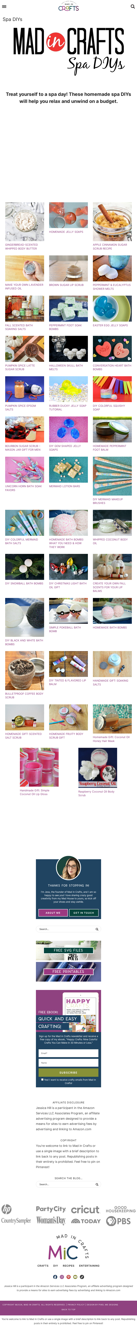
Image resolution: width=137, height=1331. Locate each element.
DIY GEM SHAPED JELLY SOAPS (65, 447)
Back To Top (69, 1309)
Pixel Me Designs (108, 1305)
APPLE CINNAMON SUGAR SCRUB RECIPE (110, 246)
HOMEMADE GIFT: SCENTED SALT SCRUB (23, 735)
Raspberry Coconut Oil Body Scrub (96, 793)
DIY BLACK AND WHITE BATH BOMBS (24, 642)
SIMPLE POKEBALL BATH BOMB (65, 629)
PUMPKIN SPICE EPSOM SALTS (20, 407)
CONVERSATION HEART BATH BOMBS (112, 367)
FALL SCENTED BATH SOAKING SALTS (19, 327)
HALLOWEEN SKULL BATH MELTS (66, 367)
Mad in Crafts (68, 6)
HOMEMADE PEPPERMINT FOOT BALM (109, 447)
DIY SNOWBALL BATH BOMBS (24, 583)
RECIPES (69, 1265)
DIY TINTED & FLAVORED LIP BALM (67, 682)
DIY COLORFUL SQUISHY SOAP (109, 407)
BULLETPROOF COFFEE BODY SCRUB (24, 695)
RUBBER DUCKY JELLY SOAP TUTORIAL (67, 407)
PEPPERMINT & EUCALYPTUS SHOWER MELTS (112, 286)
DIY (55, 1265)
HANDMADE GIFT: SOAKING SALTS (110, 682)
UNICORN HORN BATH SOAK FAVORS (23, 488)
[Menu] (4, 6)
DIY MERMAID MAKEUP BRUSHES (108, 501)
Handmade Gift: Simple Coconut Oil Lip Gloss (34, 792)
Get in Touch (84, 912)
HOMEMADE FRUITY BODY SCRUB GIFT (66, 735)
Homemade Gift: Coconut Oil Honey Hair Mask (111, 738)
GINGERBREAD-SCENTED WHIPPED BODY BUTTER (21, 246)
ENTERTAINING (89, 1265)
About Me (53, 912)
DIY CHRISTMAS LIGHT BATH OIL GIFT (68, 585)
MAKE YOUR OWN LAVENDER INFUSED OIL (24, 286)
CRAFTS (43, 1265)
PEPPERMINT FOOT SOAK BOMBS (65, 327)
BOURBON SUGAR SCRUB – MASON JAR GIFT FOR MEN (22, 447)
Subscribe (68, 1072)
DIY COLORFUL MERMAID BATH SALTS (21, 541)
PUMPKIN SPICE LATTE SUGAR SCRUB (20, 367)
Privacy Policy (76, 1305)
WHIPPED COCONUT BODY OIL (110, 541)
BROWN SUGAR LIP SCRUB (66, 285)
